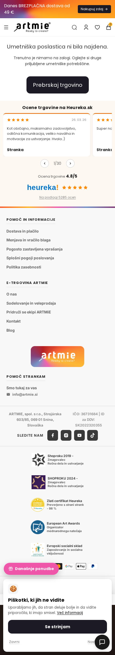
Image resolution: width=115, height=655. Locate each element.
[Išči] (74, 27)
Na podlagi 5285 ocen (57, 197)
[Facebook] (52, 435)
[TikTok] (92, 435)
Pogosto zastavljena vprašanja (34, 249)
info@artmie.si (25, 394)
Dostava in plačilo (22, 231)
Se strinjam (57, 627)
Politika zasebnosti (23, 267)
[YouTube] (79, 435)
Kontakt (13, 321)
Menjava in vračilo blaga (28, 240)
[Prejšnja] (44, 163)
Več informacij (70, 612)
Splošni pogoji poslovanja (30, 258)
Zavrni (14, 641)
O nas (11, 294)
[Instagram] (66, 435)
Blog (10, 330)
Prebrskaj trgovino (57, 85)
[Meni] (6, 27)
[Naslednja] (70, 163)
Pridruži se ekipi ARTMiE (28, 312)
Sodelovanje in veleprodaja (31, 303)
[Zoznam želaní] (97, 27)
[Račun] (86, 27)
